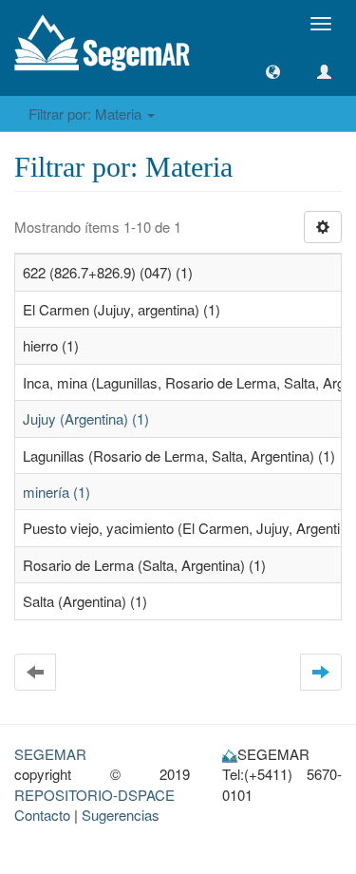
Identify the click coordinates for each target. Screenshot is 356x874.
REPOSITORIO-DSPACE (94, 795)
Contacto (42, 815)
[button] (272, 71)
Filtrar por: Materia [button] (86, 114)
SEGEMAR (50, 754)
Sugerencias (120, 815)
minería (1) (56, 492)
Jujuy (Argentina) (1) (86, 418)
